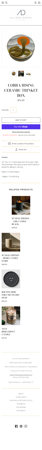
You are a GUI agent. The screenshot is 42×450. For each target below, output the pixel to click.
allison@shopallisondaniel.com (21, 375)
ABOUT (21, 394)
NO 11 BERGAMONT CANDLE (8, 331)
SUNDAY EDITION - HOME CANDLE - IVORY (10, 258)
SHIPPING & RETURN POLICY (21, 400)
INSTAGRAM (21, 407)
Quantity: (5, 110)
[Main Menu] (3, 3)
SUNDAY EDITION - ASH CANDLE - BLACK (20, 221)
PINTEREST (21, 411)
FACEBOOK (21, 404)
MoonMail (31, 135)
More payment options (21, 132)
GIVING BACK (21, 397)
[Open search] (6, 3)
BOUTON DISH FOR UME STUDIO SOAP (10, 295)
